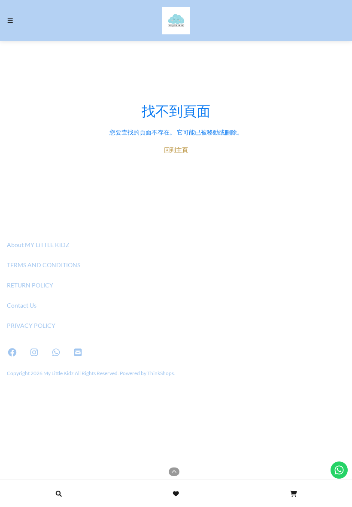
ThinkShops (160, 373)
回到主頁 (176, 149)
